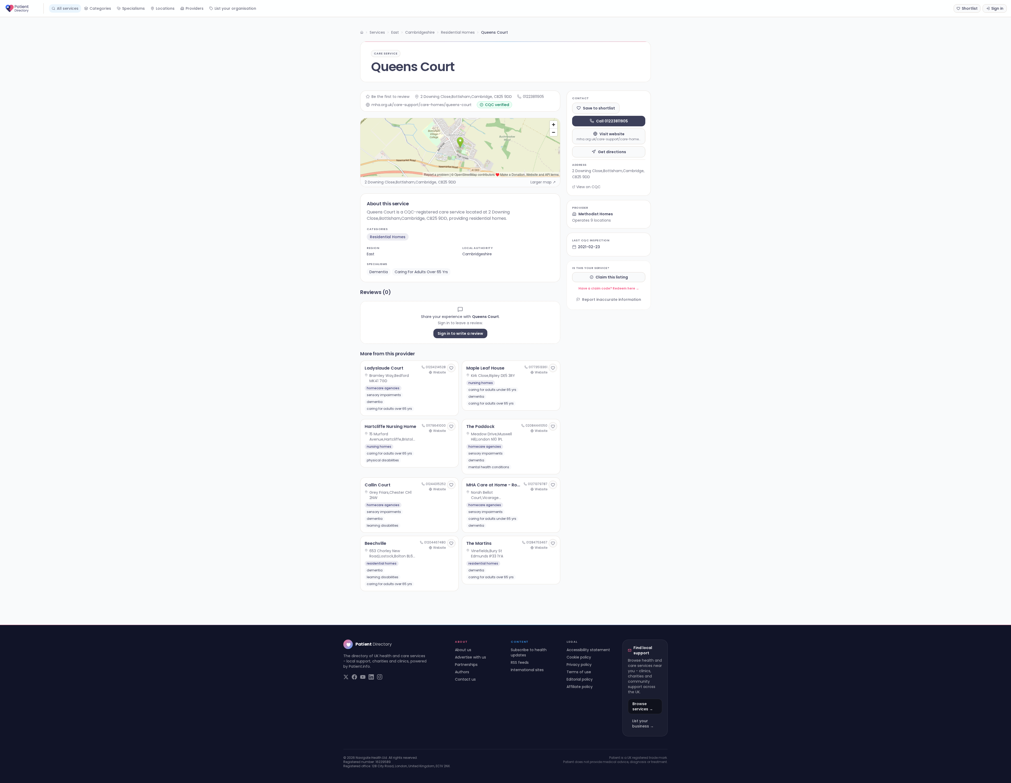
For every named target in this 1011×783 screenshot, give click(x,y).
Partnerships (466, 664)
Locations (165, 8)
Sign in (997, 8)
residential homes (387, 237)
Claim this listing (612, 277)
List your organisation (235, 8)
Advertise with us (470, 657)
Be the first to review (390, 96)
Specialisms (133, 8)
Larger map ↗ (543, 182)
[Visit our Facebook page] (354, 677)
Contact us (465, 679)
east (370, 254)
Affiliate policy (580, 686)
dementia (378, 272)
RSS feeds (520, 662)
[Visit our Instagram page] (379, 677)
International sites (527, 669)
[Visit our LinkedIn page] (371, 677)
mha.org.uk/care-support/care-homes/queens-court (421, 104)
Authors (462, 672)
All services (67, 8)
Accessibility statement (588, 649)
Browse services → (642, 706)
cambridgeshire (477, 254)
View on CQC (588, 186)
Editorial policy (580, 679)
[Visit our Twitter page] (346, 677)
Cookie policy (579, 657)
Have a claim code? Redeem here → (608, 288)
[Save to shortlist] (451, 368)
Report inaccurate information (611, 299)
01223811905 (533, 96)
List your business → (643, 723)
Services (377, 32)
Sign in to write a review (460, 333)
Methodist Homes (595, 214)
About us (463, 649)
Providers (195, 8)
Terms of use (579, 672)
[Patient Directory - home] (24, 8)
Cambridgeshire (420, 32)
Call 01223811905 (612, 120)
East (395, 32)
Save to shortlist (599, 108)
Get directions (612, 151)
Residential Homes (458, 32)
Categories (100, 8)
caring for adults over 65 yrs (421, 272)
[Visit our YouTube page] (362, 677)
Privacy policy (579, 664)
